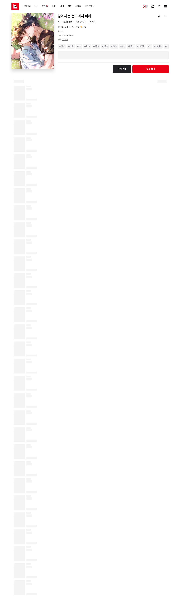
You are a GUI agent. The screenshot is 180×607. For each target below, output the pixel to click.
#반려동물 (140, 46)
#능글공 (105, 46)
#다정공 (61, 46)
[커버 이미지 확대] (32, 43)
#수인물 (71, 46)
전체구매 (122, 69)
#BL (149, 46)
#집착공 (114, 46)
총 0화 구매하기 (104, 601)
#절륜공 (131, 46)
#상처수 (168, 46)
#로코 (79, 46)
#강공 (122, 46)
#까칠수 (96, 46)
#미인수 (87, 46)
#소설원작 (157, 46)
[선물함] (152, 6)
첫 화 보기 (150, 69)
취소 (27, 601)
